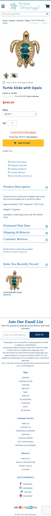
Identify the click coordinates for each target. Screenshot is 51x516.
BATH (25, 392)
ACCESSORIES (25, 399)
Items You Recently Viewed (21, 176)
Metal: (5, 110)
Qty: (4, 123)
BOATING (25, 378)
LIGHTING (25, 385)
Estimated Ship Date (18, 165)
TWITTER (27, 492)
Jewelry (12, 20)
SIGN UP (39, 335)
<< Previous (34, 23)
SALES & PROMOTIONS (25, 462)
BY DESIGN (25, 410)
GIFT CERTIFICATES (25, 442)
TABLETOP (25, 388)
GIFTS (25, 407)
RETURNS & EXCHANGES (25, 445)
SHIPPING (25, 434)
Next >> (45, 23)
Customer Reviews (17, 172)
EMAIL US (25, 423)
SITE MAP (25, 469)
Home (5, 20)
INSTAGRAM (27, 488)
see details (32, 137)
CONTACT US (25, 427)
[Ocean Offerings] (25, 6)
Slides (27, 20)
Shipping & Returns (18, 169)
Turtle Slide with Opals (12, 292)
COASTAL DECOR (25, 381)
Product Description (18, 162)
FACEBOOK (27, 484)
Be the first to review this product (18, 249)
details (32, 132)
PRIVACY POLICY (25, 466)
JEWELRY (25, 396)
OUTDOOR (25, 403)
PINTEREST (27, 496)
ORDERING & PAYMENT (25, 431)
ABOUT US (25, 458)
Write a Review (33, 96)
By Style (20, 20)
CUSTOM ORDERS (25, 438)
